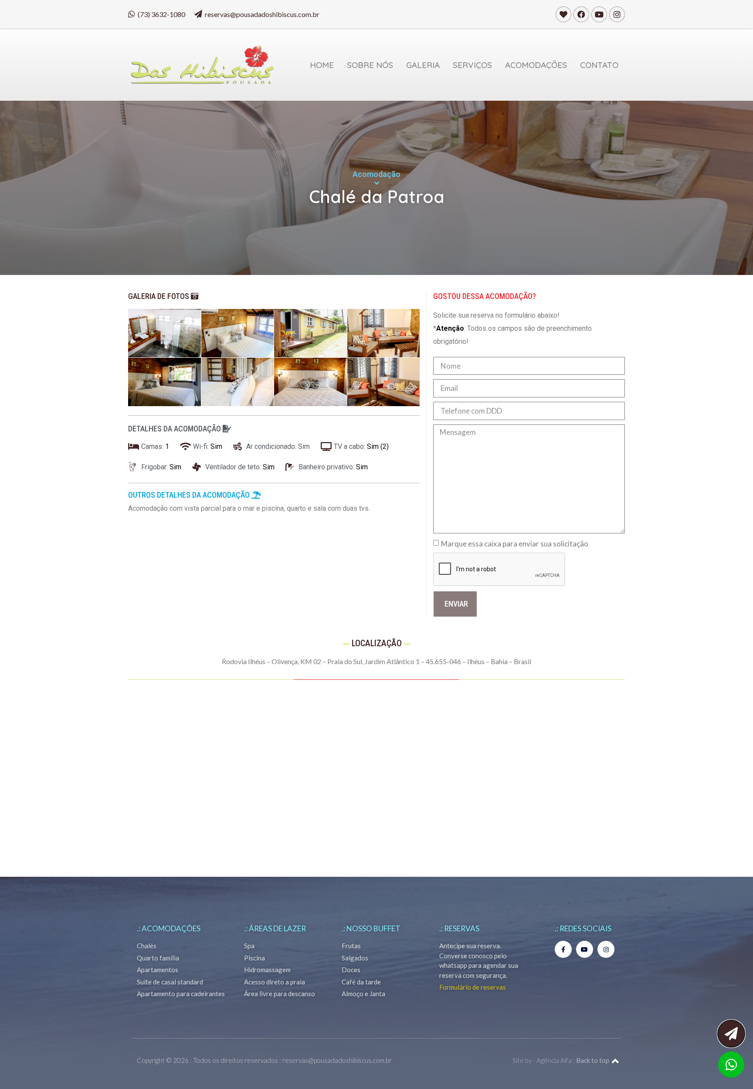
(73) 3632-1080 (161, 14)
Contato (599, 65)
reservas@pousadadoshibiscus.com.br (262, 14)
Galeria (423, 65)
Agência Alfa (554, 1060)
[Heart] (563, 14)
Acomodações (536, 65)
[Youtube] (599, 14)
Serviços (472, 65)
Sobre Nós (370, 65)
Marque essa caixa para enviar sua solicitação (514, 543)
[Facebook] (581, 14)
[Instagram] (617, 14)
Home (322, 65)
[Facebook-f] (563, 949)
